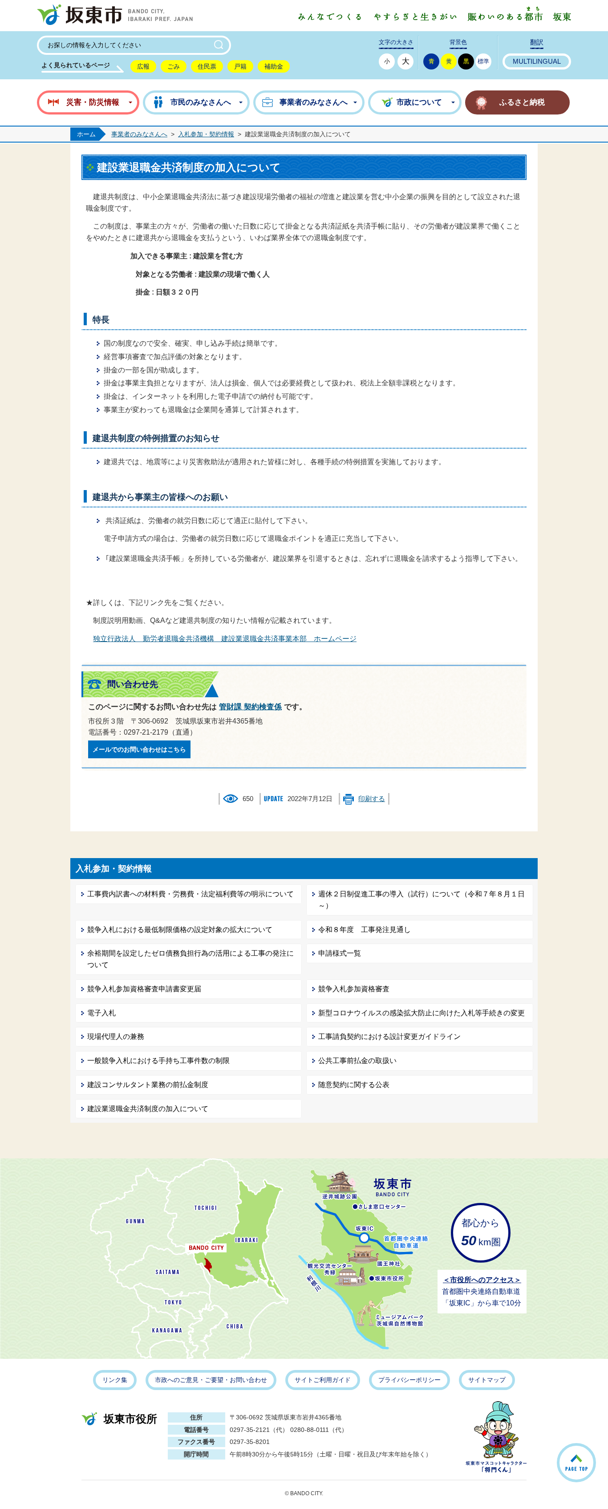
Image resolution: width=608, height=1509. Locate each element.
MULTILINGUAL (537, 61)
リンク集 (114, 1379)
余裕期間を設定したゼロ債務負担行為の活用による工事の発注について (190, 959)
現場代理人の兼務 (115, 1036)
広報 (143, 66)
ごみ (173, 66)
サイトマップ (487, 1379)
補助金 (273, 66)
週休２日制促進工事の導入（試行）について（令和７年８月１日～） (421, 899)
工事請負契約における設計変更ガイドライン (389, 1036)
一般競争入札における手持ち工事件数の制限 (158, 1060)
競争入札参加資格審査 (353, 989)
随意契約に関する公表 (353, 1084)
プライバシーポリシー (409, 1379)
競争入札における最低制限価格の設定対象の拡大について (179, 929)
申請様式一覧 (339, 953)
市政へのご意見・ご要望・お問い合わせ (211, 1379)
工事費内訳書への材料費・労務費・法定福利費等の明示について (190, 894)
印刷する (371, 798)
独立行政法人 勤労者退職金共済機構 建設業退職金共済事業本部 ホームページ (225, 638)
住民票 (207, 66)
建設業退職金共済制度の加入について (147, 1108)
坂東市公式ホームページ (115, 15)
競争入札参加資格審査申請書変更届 (144, 989)
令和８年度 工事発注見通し (364, 929)
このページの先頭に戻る (595, 1451)
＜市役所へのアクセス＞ (482, 1280)
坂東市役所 (130, 1419)
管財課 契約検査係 (250, 707)
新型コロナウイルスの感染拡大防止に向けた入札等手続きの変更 (421, 1013)
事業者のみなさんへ (139, 134)
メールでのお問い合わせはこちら (139, 749)
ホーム (86, 134)
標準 (483, 61)
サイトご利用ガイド (323, 1379)
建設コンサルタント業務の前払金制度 (147, 1084)
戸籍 (240, 66)
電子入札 (101, 1013)
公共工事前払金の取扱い (357, 1060)
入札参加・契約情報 (206, 134)
